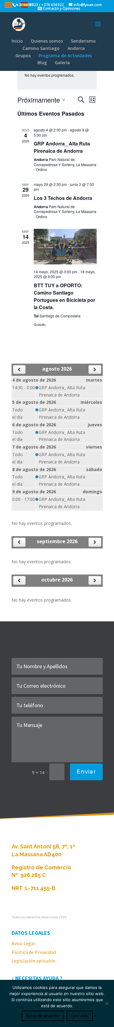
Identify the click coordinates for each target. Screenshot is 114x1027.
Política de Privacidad (34, 952)
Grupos (23, 55)
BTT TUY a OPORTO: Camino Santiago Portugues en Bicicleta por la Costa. (64, 296)
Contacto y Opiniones (61, 8)
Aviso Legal (23, 943)
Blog (42, 62)
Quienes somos (47, 41)
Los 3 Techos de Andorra (63, 197)
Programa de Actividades (65, 55)
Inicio (17, 41)
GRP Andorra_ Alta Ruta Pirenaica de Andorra (62, 147)
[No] (106, 1004)
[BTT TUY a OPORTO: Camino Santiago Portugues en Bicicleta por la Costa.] (65, 246)
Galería (62, 62)
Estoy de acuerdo (42, 1015)
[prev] (19, 369)
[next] (94, 369)
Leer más (79, 1015)
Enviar (86, 771)
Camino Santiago (41, 48)
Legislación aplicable (33, 961)
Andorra (76, 48)
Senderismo (83, 41)
